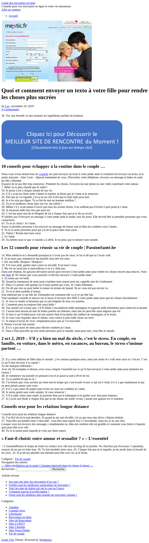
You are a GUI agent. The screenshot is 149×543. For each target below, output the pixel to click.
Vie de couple (23, 459)
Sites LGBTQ (17, 523)
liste (8, 275)
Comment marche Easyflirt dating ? (29, 491)
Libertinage (15, 513)
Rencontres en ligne (20, 517)
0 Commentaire (10, 109)
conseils (43, 174)
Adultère (14, 507)
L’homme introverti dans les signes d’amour (66, 465)
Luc (7, 106)
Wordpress (45, 539)
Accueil (13, 15)
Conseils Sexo (17, 510)
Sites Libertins (17, 527)
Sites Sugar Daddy (19, 530)
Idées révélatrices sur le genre (20, 465)
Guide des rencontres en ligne (18, 3)
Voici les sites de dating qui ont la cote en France (36, 488)
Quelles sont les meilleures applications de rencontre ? (39, 485)
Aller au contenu (11, 9)
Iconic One (7, 539)
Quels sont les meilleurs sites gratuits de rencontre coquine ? (43, 494)
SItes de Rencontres (20, 520)
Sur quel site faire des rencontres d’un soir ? (34, 481)
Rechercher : (8, 469)
